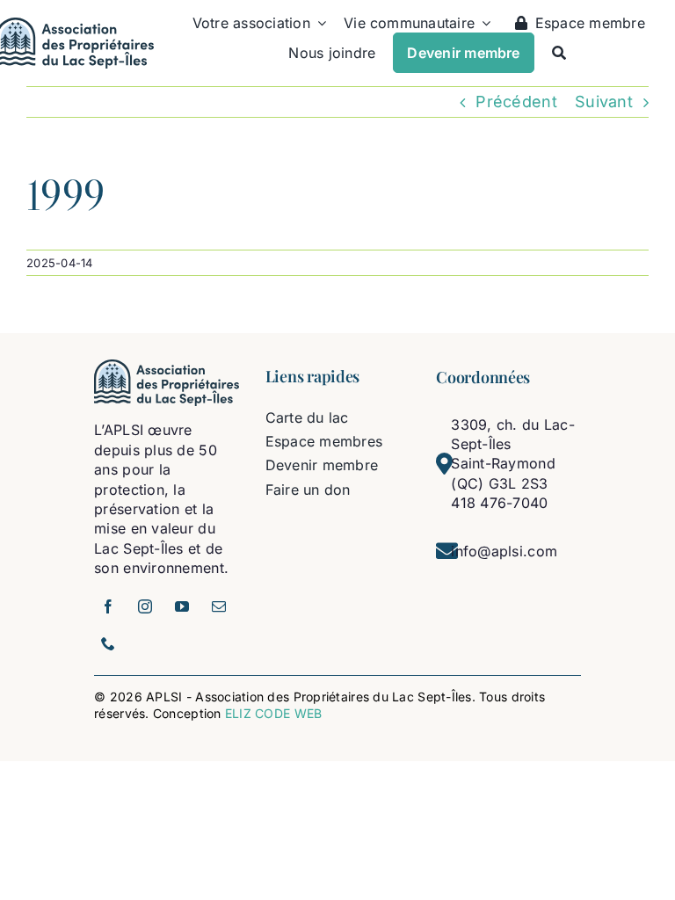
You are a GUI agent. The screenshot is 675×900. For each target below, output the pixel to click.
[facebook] (108, 606)
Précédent (515, 101)
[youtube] (182, 606)
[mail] (219, 606)
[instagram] (145, 606)
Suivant (604, 101)
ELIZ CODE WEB (274, 713)
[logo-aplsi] (166, 367)
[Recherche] (559, 52)
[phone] (108, 643)
